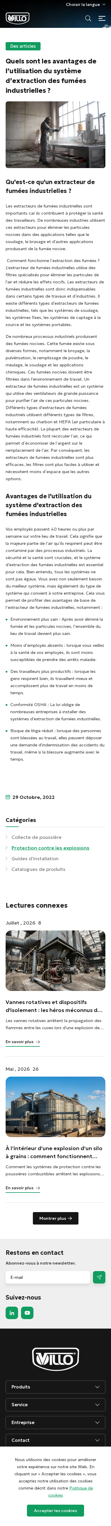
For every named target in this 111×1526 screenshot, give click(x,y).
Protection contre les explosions (50, 848)
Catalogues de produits (38, 869)
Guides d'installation (35, 858)
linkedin (12, 1313)
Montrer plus (52, 1218)
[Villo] (18, 18)
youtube (27, 1313)
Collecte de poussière (37, 837)
